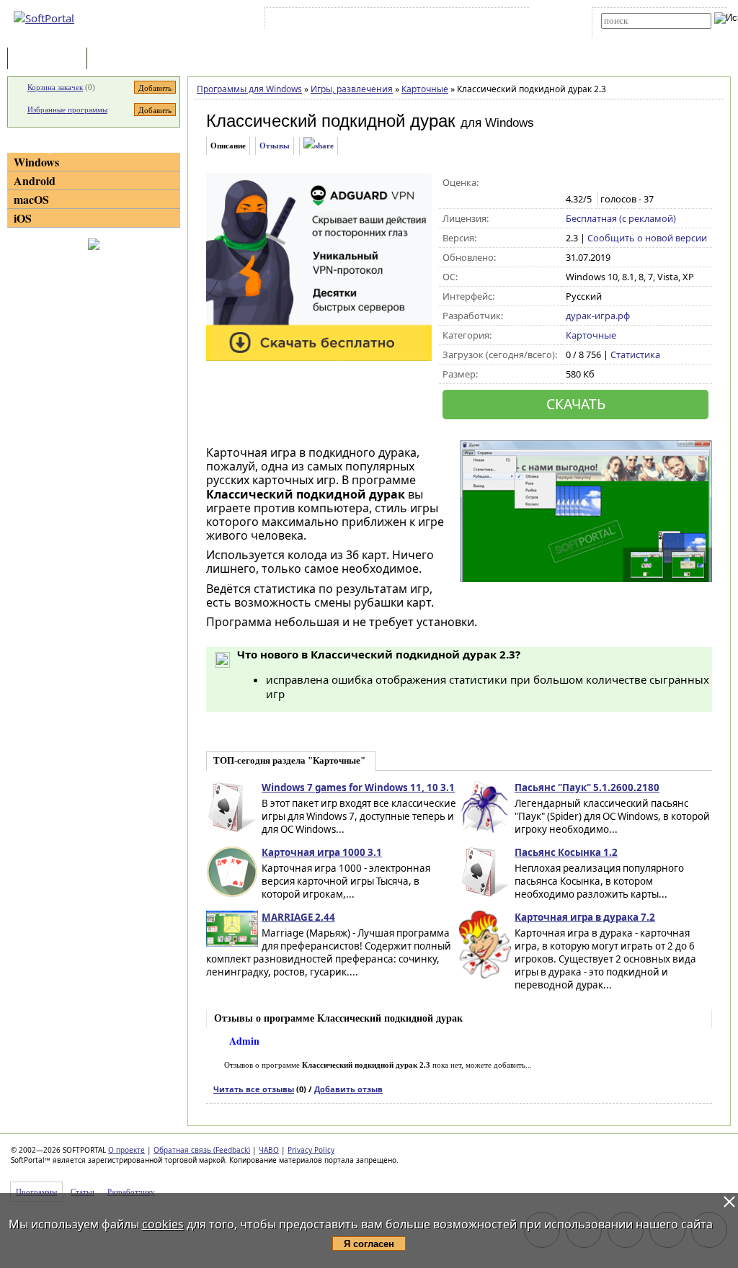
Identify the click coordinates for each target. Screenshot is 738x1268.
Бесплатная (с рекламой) (621, 218)
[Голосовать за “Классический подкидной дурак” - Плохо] (588, 183)
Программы (50, 59)
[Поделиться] (318, 146)
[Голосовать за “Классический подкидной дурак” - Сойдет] (603, 183)
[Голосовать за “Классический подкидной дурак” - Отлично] (633, 183)
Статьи (122, 59)
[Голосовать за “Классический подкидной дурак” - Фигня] (573, 183)
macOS (31, 199)
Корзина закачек (55, 87)
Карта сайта (467, 21)
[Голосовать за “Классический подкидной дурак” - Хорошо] (618, 183)
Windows (36, 161)
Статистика (635, 354)
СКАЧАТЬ (575, 404)
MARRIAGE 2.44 (298, 917)
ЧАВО (269, 1150)
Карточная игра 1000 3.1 (322, 852)
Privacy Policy (311, 1150)
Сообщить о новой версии (647, 237)
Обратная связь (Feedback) (202, 1150)
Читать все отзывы (253, 1089)
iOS (23, 218)
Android (34, 180)
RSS (511, 21)
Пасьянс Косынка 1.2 (566, 852)
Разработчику (131, 1191)
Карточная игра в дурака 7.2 (585, 917)
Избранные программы (67, 109)
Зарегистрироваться (393, 21)
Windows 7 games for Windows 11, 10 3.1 (358, 787)
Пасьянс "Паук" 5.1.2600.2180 (587, 787)
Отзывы (274, 145)
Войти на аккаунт (312, 21)
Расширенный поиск (641, 33)
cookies (163, 1224)
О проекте (126, 1150)
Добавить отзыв (348, 1089)
